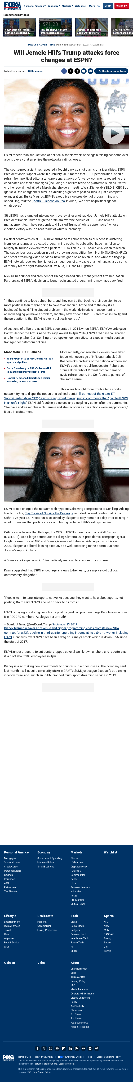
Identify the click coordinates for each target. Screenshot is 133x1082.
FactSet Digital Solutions (45, 1064)
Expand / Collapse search (99, 6)
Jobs (73, 972)
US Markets (77, 862)
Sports (108, 916)
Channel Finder (79, 968)
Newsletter (83, 1048)
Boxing (107, 938)
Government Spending (49, 858)
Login (108, 5)
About (75, 963)
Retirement (10, 887)
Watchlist (80, 6)
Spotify (90, 1048)
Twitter (70, 71)
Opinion (9, 963)
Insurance (9, 879)
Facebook (64, 71)
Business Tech (78, 934)
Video (41, 963)
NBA (106, 926)
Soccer (108, 942)
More (92, 6)
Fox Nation (76, 1018)
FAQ (73, 985)
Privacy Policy (78, 981)
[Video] (66, 114)
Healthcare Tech (79, 938)
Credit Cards (11, 866)
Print (84, 71)
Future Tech (77, 942)
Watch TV (121, 5)
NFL (106, 921)
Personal (42, 921)
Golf (106, 946)
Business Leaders (80, 887)
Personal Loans (12, 870)
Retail (74, 895)
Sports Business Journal (48, 201)
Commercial (44, 926)
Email (90, 71)
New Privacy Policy (44, 1057)
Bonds (74, 879)
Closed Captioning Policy (109, 1057)
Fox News (76, 1014)
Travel (7, 930)
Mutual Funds (78, 904)
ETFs (73, 883)
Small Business (45, 866)
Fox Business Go (79, 1022)
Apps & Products (80, 1026)
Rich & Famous (12, 926)
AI (72, 946)
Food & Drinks (11, 942)
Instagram (50, 1048)
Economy (53, 6)
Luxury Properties (47, 930)
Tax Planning (11, 891)
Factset (106, 1061)
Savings (8, 875)
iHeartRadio (96, 1048)
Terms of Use (78, 977)
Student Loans (12, 862)
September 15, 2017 (64, 624)
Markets (66, 6)
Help (90, 1057)
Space (74, 950)
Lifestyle (10, 916)
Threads (77, 71)
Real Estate (45, 916)
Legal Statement (66, 1064)
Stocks (74, 858)
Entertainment (12, 921)
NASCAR (109, 934)
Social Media (78, 926)
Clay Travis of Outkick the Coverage (49, 513)
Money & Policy (45, 862)
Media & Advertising (41, 44)
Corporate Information (83, 993)
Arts (6, 946)
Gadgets (75, 930)
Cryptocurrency (79, 866)
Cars (6, 934)
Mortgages (10, 858)
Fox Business (12, 5)
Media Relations (79, 989)
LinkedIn (70, 1048)
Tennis (107, 950)
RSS (77, 1048)
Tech (74, 916)
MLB (106, 930)
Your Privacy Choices (73, 1057)
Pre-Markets (77, 899)
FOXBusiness (34, 71)
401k (7, 883)
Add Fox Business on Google (112, 71)
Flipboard (63, 1048)
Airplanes (9, 938)
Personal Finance (34, 6)
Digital (74, 921)
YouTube (57, 1048)
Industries (76, 891)
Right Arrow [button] (127, 27)
